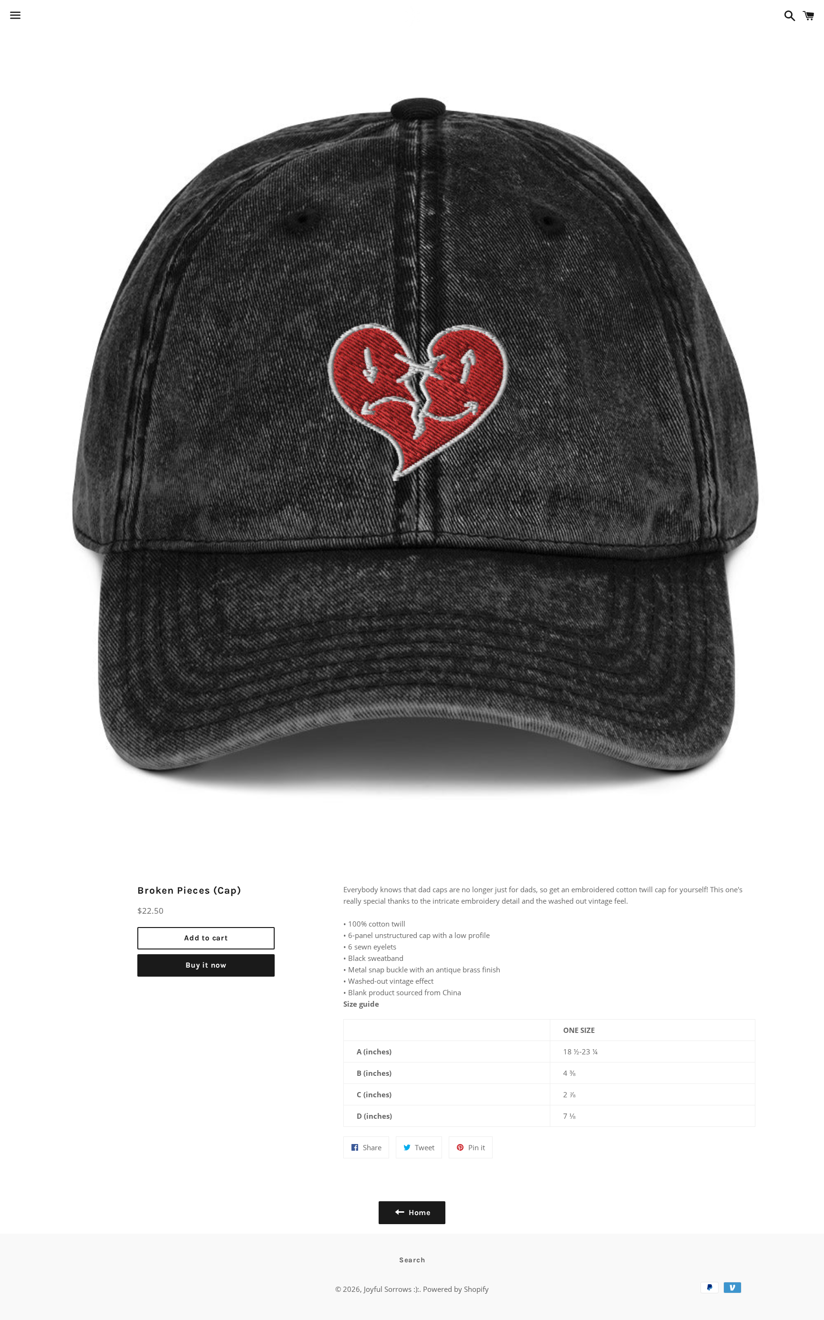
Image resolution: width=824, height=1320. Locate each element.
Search (412, 1260)
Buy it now (206, 964)
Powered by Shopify (456, 1289)
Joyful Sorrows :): (391, 1289)
